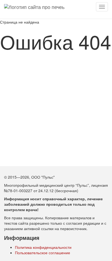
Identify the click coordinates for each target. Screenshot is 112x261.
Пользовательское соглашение (42, 252)
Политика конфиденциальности (43, 247)
